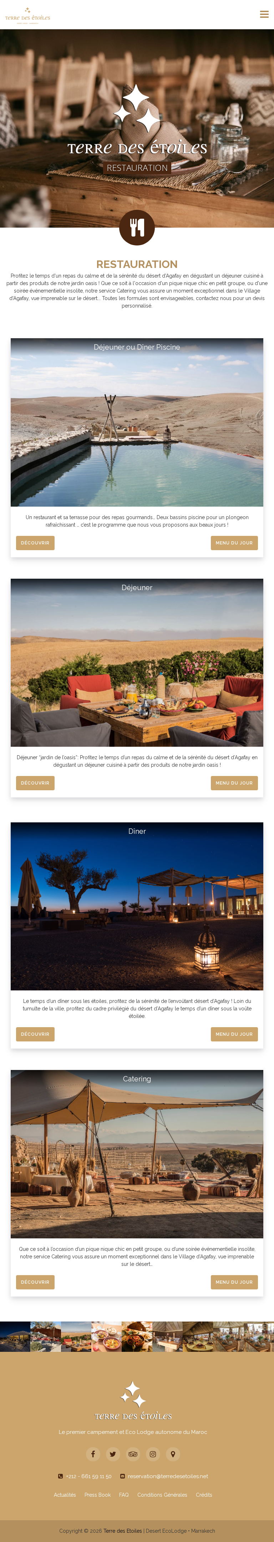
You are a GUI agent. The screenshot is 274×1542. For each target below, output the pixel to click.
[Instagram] (153, 1454)
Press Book (98, 1495)
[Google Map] (173, 1454)
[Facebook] (93, 1454)
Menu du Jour (234, 543)
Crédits (204, 1495)
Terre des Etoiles (122, 1531)
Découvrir (35, 543)
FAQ (124, 1495)
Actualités (65, 1495)
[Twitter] (113, 1454)
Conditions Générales (162, 1495)
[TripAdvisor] (133, 1454)
